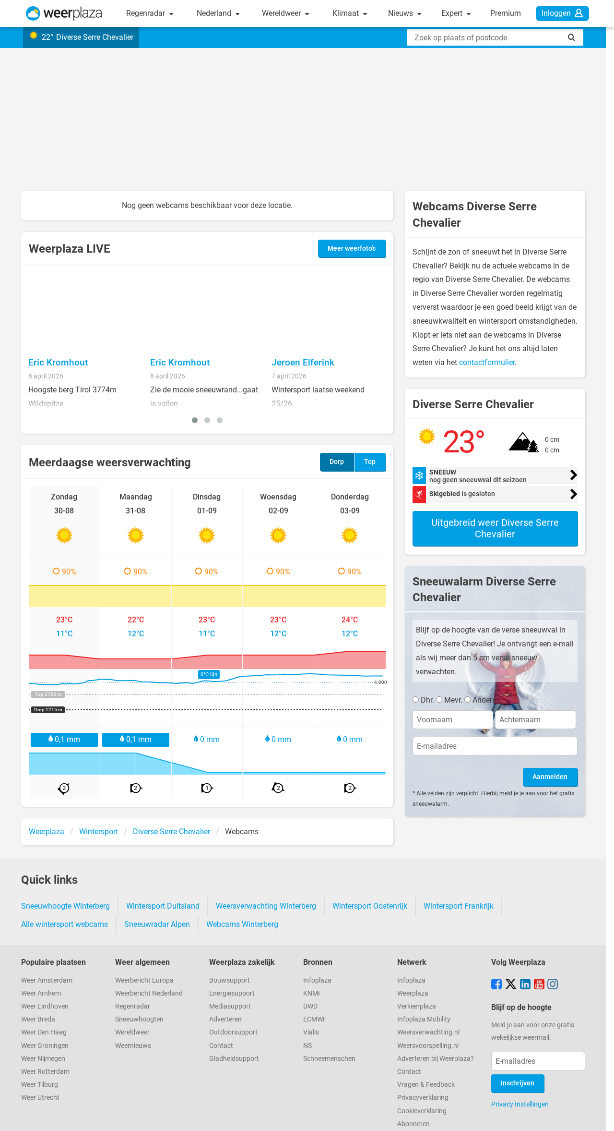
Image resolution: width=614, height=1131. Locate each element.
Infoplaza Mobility (423, 1019)
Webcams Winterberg (242, 924)
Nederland (215, 13)
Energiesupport (232, 993)
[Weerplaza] (64, 13)
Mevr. (453, 700)
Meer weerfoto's (352, 248)
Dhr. (427, 700)
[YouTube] (539, 985)
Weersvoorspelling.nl (428, 1046)
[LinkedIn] (525, 985)
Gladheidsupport (234, 1059)
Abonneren (413, 1124)
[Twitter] (511, 985)
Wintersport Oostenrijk (369, 906)
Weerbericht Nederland (149, 993)
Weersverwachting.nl (428, 1032)
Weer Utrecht (40, 1098)
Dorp (337, 462)
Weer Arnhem (41, 993)
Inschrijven (517, 1083)
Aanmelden (549, 777)
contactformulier (487, 362)
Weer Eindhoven (45, 1006)
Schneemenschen (329, 1059)
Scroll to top (598, 1115)
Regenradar (146, 13)
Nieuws (401, 13)
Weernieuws (133, 1046)
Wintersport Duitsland (163, 906)
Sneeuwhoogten (139, 1019)
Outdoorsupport (233, 1032)
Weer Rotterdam (45, 1072)
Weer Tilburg (39, 1085)
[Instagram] (552, 985)
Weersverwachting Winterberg (266, 906)
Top (370, 462)
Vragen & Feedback (426, 1085)
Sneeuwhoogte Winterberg (65, 906)
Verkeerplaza (416, 1006)
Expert (452, 13)
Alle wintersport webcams (64, 924)
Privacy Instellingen (520, 1104)
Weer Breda (38, 1019)
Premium (505, 13)
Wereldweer (282, 13)
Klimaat (346, 13)
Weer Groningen (45, 1046)
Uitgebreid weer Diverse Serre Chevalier (495, 528)
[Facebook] (496, 985)
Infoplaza (317, 980)
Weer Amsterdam (46, 980)
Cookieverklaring (422, 1111)
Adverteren (225, 1019)
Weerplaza (412, 993)
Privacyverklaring (423, 1098)
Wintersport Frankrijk (459, 906)
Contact (221, 1046)
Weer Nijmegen (43, 1059)
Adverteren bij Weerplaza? (435, 1059)
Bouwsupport (229, 980)
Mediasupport (230, 1006)
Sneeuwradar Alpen (157, 924)
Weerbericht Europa (144, 980)
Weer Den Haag (44, 1032)
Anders (484, 700)
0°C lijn (209, 674)
